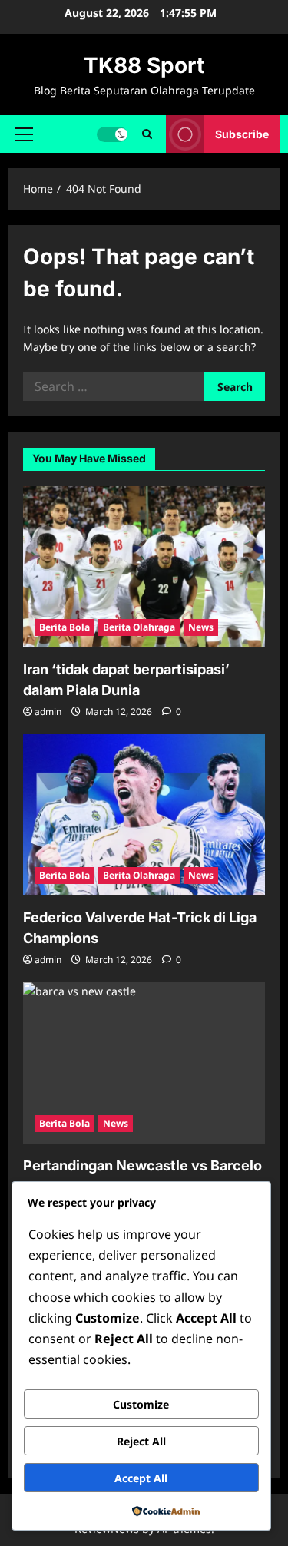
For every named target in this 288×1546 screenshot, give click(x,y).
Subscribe (242, 133)
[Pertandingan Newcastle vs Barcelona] (144, 1063)
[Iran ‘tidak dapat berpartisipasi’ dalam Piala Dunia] (144, 566)
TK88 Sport (144, 65)
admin (48, 711)
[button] (24, 134)
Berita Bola (64, 627)
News (201, 627)
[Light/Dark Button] (112, 133)
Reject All (141, 1441)
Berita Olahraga (139, 627)
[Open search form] (147, 134)
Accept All (140, 1478)
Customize (141, 1404)
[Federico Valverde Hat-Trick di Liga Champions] (144, 814)
